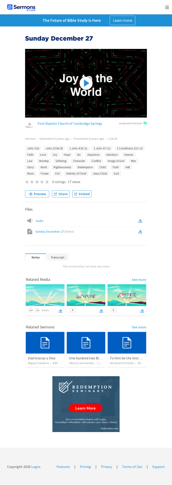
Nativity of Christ (76, 173)
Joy (55, 155)
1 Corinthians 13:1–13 (129, 148)
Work (44, 167)
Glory (30, 167)
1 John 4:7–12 (102, 148)
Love (43, 155)
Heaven (128, 155)
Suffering (61, 161)
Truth (115, 167)
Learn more (122, 20)
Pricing (85, 466)
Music (30, 173)
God (116, 173)
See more (139, 279)
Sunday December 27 (54, 231)
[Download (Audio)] (141, 220)
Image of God (116, 161)
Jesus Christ (100, 173)
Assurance (93, 155)
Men (133, 161)
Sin (79, 155)
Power (45, 173)
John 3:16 (33, 148)
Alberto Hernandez (81, 363)
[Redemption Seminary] (86, 404)
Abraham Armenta (122, 363)
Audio (39, 221)
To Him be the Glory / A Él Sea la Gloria (139, 358)
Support (158, 466)
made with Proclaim (130, 123)
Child (102, 167)
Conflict (96, 161)
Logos (35, 466)
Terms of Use (132, 466)
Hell (127, 167)
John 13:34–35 (54, 148)
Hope (67, 155)
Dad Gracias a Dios (42, 358)
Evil (57, 173)
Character (79, 161)
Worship (44, 161)
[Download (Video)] (141, 231)
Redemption (85, 167)
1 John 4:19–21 (78, 148)
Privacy (106, 466)
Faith (30, 155)
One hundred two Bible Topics (92, 358)
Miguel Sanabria (38, 363)
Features (63, 466)
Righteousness (62, 167)
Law (29, 161)
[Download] (60, 311)
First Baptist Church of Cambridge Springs (70, 123)
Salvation (112, 155)
